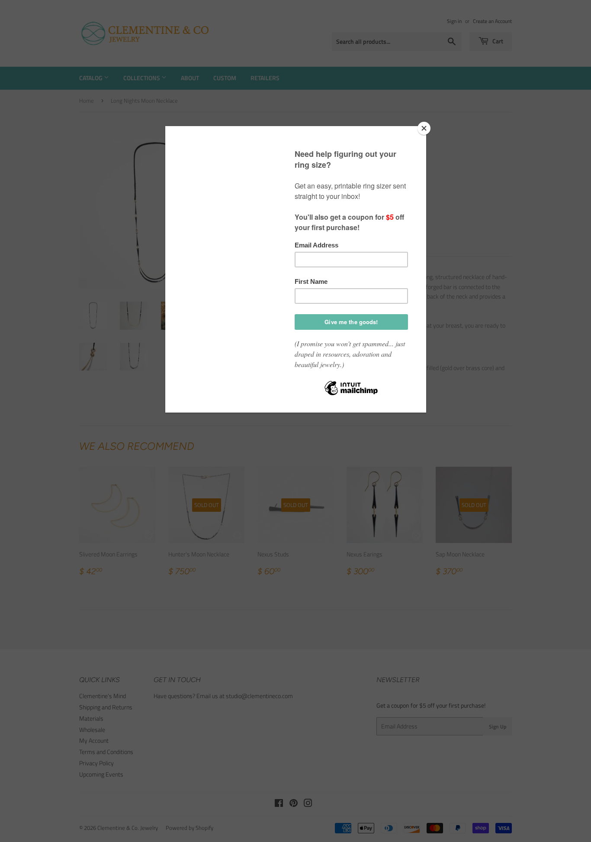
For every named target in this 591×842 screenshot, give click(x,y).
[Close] (424, 128)
